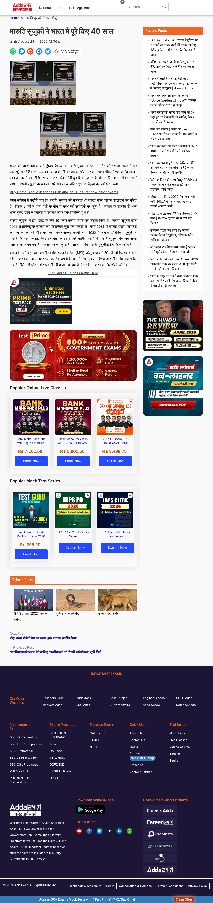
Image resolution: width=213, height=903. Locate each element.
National (45, 8)
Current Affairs (120, 704)
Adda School (152, 704)
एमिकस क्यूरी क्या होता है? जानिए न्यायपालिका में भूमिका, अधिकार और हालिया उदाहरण (171, 235)
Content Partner (141, 771)
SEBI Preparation (22, 750)
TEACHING (57, 757)
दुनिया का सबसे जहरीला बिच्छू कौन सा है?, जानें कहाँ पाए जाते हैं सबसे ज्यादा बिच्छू (173, 66)
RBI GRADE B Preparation (19, 780)
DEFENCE (57, 764)
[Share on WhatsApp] (13, 51)
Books (174, 760)
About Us (136, 733)
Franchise (137, 765)
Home (14, 18)
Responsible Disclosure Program (92, 885)
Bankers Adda (52, 704)
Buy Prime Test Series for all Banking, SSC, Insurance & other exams (64, 192)
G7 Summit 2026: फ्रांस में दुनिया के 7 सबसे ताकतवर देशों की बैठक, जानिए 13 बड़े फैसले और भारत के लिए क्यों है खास (174, 47)
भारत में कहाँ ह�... (109, 613)
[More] (122, 2)
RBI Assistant (19, 771)
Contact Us (137, 740)
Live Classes (178, 740)
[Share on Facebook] (39, 51)
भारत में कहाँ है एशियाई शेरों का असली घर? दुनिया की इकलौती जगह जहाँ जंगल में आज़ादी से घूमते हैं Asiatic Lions (173, 83)
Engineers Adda (154, 698)
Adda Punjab (119, 698)
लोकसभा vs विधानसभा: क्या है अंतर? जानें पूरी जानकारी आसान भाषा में (173, 249)
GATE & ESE (98, 733)
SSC (53, 744)
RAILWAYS (57, 750)
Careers (142, 756)
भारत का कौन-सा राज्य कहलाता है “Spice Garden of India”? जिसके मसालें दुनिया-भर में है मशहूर (173, 100)
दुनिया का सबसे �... (68, 613)
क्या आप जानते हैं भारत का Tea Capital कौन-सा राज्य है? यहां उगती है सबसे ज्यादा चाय (173, 134)
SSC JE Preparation (24, 757)
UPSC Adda (184, 698)
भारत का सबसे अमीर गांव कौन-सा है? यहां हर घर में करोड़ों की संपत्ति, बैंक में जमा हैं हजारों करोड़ (172, 117)
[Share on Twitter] (48, 51)
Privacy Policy (197, 885)
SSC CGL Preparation (25, 764)
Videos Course (180, 746)
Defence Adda (186, 704)
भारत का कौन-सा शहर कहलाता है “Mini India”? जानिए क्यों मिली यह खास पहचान (174, 150)
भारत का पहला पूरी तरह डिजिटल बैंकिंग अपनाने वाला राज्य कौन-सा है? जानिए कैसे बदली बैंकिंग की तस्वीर (173, 167)
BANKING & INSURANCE (58, 735)
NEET (94, 746)
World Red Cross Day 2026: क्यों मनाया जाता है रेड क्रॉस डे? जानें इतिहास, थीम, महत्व (173, 184)
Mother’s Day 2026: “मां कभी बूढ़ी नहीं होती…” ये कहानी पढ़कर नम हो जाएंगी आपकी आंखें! (172, 201)
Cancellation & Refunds (135, 885)
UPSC (54, 778)
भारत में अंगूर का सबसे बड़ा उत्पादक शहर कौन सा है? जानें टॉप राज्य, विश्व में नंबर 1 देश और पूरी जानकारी (174, 280)
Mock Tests (177, 733)
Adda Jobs (83, 698)
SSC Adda (83, 704)
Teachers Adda (53, 698)
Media (134, 746)
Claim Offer (184, 899)
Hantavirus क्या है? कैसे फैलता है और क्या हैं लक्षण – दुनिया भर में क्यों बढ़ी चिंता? (174, 218)
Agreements (86, 8)
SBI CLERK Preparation (26, 744)
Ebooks (175, 753)
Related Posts (22, 580)
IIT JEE (95, 740)
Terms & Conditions (170, 885)
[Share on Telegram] (22, 51)
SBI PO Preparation (23, 737)
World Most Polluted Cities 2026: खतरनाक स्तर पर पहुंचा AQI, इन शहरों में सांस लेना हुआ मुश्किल (174, 264)
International (64, 8)
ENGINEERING (60, 771)
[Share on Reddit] (30, 51)
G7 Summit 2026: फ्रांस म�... (30, 616)
